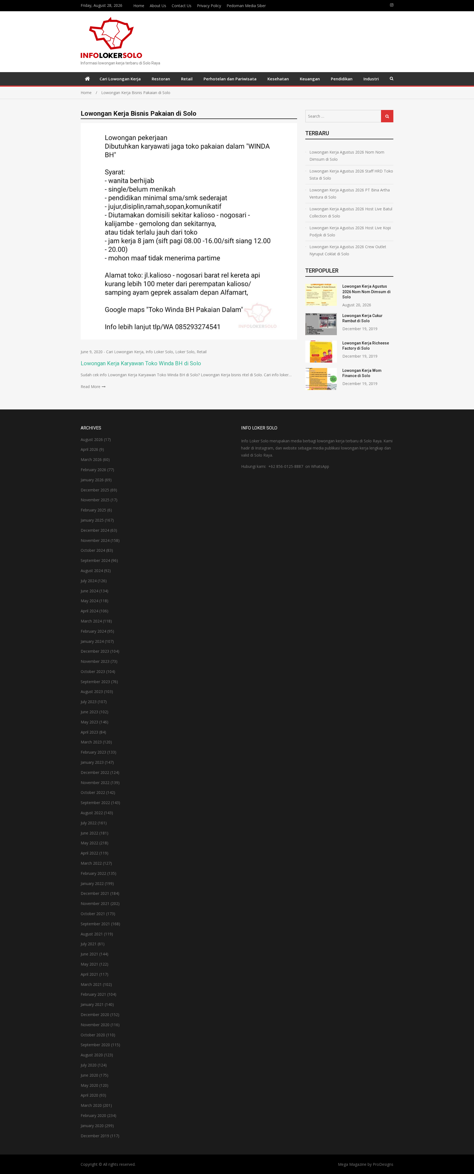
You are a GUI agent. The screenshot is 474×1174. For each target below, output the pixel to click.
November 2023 (95, 661)
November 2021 (95, 903)
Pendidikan (341, 78)
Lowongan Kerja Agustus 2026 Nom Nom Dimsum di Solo (346, 155)
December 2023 (95, 651)
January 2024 (92, 641)
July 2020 (89, 1065)
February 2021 (93, 994)
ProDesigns (383, 1164)
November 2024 (95, 540)
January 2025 (92, 520)
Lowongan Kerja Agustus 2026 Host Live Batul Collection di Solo (350, 212)
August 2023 (92, 691)
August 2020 (92, 1054)
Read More (90, 386)
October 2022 (93, 792)
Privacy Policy (209, 5)
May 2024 (89, 600)
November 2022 (95, 782)
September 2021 (95, 923)
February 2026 (93, 469)
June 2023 (89, 711)
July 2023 (89, 701)
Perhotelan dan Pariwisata (230, 78)
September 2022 (95, 802)
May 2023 (89, 722)
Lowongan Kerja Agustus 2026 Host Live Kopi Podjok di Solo (350, 231)
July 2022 (89, 822)
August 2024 (92, 570)
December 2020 (95, 1014)
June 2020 (89, 1075)
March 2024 (91, 621)
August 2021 (92, 934)
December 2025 (95, 490)
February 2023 (93, 752)
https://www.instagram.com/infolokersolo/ (391, 5)
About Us (158, 5)
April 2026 (89, 449)
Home (138, 5)
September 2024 (95, 560)
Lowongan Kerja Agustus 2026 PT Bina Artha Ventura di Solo (349, 193)
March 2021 (91, 984)
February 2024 (93, 631)
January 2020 (92, 1125)
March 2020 (91, 1105)
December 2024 (95, 530)
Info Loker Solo (159, 351)
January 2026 (92, 479)
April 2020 (89, 1095)
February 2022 (93, 873)
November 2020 (95, 1024)
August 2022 (92, 812)
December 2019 (95, 1135)
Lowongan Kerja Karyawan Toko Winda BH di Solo (141, 363)
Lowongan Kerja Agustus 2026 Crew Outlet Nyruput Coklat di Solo (347, 250)
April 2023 (89, 732)
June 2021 (89, 954)
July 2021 (89, 943)
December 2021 (95, 893)
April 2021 (89, 974)
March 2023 (91, 742)
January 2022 (92, 883)
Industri (371, 78)
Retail (187, 78)
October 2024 (93, 550)
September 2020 (95, 1044)
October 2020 (93, 1034)
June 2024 (89, 590)
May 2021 (89, 964)
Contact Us (181, 5)
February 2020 (93, 1115)
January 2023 (92, 762)
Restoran (161, 78)
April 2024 (89, 610)
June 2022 (89, 833)
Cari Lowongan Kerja (120, 78)
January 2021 (92, 1004)
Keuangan (310, 78)
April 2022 (89, 853)
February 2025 (93, 510)
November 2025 (95, 499)
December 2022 (95, 772)
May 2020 (89, 1085)
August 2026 (92, 439)
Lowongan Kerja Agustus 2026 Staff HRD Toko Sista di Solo (351, 174)
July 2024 (89, 580)
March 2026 (91, 459)
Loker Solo (184, 351)
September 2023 (95, 681)
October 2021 (93, 913)
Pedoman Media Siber (246, 5)
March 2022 (91, 863)
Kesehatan (278, 78)
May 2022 (89, 842)
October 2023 (93, 671)
